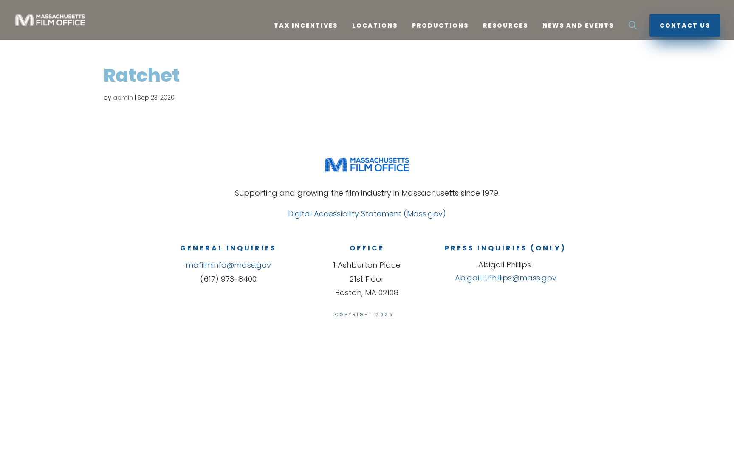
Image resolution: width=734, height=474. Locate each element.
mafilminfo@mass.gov (228, 265)
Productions (440, 26)
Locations (375, 26)
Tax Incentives (306, 26)
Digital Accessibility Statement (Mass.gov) (367, 213)
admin (123, 97)
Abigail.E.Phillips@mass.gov (505, 277)
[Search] (632, 27)
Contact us (685, 25)
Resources (505, 26)
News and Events (578, 26)
